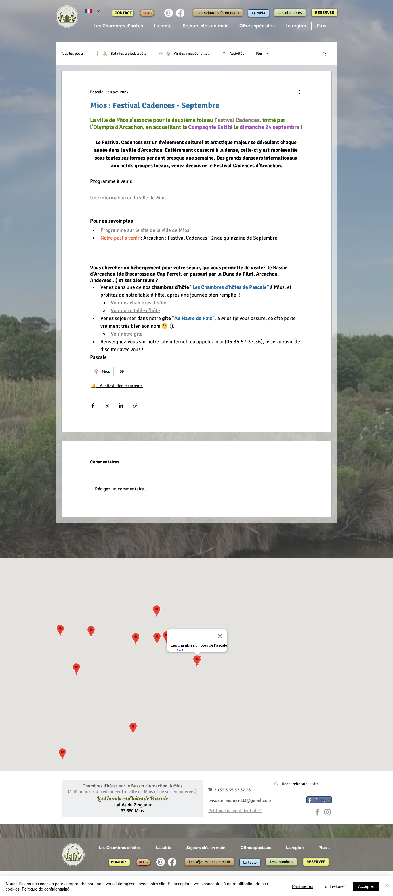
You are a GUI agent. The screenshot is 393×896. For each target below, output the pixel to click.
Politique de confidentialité (45, 889)
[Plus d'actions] (299, 91)
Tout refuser (334, 886)
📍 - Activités (233, 53)
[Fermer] (386, 886)
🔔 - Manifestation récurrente (117, 385)
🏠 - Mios (102, 371)
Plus (259, 53)
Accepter (366, 886)
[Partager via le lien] (135, 405)
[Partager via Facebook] (93, 405)
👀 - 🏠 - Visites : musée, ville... (184, 53)
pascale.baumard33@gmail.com (239, 800)
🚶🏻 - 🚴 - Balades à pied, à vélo (121, 53)
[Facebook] (180, 13)
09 (122, 371)
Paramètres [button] (302, 886)
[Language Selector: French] (92, 11)
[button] (118, 26)
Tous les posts (72, 53)
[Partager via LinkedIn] (121, 405)
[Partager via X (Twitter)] (107, 405)
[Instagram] (168, 13)
